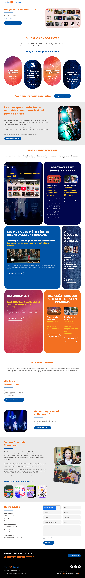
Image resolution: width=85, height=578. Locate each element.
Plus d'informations (12, 23)
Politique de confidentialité (10, 573)
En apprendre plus (61, 96)
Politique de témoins (22, 573)
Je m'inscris (73, 555)
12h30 (64, 573)
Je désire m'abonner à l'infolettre (52, 537)
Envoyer (47, 542)
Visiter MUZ (12, 207)
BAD (79, 573)
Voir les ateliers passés (13, 399)
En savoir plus (70, 200)
